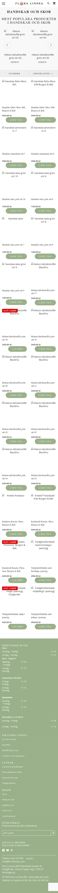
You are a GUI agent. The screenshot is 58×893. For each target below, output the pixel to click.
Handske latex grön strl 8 (42, 244)
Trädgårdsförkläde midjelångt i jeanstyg (41, 616)
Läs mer (17, 349)
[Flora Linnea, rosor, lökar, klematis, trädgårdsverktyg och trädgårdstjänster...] (29, 3)
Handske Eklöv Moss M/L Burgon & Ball (14, 109)
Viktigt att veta (8, 799)
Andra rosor (7, 810)
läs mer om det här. (39, 880)
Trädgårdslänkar (9, 783)
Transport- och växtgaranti (13, 756)
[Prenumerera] (53, 833)
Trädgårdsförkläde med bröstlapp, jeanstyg (41, 569)
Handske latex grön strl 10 (13, 199)
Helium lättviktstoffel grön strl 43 (43, 56)
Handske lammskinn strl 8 (42, 153)
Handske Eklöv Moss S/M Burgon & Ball (42, 109)
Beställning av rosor (10, 750)
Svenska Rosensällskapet (12, 766)
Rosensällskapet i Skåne (12, 772)
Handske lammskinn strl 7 (13, 153)
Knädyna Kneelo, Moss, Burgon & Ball (13, 523)
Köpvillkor (6, 745)
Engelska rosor (8, 805)
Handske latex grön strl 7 (13, 244)
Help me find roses (10, 777)
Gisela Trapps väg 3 (25, 869)
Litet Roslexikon (8, 816)
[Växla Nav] (3, 3)
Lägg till (16, 120)
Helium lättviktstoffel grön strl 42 (15, 56)
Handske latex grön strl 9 (13, 290)
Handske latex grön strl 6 (42, 199)
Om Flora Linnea (9, 739)
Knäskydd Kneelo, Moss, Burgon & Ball (42, 523)
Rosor (4, 794)
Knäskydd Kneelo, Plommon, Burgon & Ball (13, 569)
